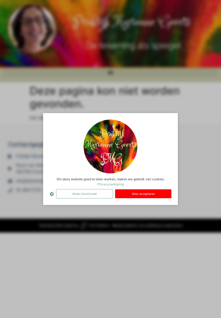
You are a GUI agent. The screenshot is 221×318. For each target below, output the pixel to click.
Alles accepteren (143, 194)
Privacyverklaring (110, 184)
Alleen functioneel (84, 194)
